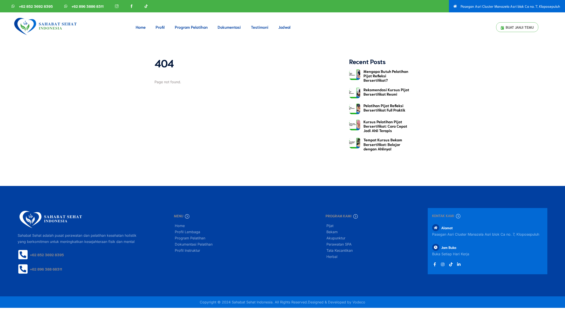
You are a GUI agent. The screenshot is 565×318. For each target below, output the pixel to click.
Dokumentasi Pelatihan (194, 244)
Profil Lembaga (187, 232)
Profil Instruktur (187, 250)
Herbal (331, 256)
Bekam (332, 232)
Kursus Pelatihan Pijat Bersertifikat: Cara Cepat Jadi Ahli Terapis (385, 125)
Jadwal (284, 27)
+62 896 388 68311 (46, 269)
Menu (178, 215)
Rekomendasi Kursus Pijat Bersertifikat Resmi (386, 91)
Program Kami (339, 215)
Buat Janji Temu (520, 27)
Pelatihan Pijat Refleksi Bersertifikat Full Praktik (384, 107)
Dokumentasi (229, 27)
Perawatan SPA (339, 244)
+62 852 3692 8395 (47, 254)
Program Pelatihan (191, 27)
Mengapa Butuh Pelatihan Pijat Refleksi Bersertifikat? (385, 75)
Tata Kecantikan (339, 250)
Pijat (329, 225)
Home (141, 27)
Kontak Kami (443, 215)
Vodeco (358, 302)
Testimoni (259, 27)
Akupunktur (335, 238)
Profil (160, 27)
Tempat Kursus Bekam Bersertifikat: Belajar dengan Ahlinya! (382, 144)
